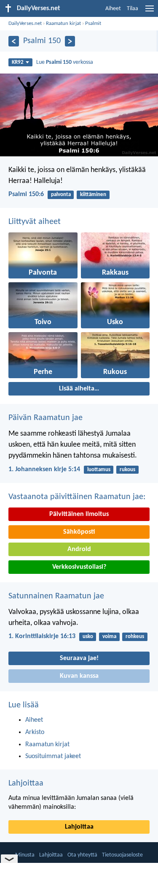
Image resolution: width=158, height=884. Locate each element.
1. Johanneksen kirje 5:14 (44, 469)
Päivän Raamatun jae (45, 418)
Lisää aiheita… (79, 388)
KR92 (18, 62)
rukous (127, 469)
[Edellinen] (13, 41)
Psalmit (93, 23)
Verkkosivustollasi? (79, 567)
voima (109, 636)
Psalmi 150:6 (26, 194)
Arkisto (34, 732)
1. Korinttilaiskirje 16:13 (41, 636)
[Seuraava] (70, 41)
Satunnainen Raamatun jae (56, 596)
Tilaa (132, 8)
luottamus (98, 469)
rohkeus (135, 636)
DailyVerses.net (25, 23)
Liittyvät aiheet (34, 222)
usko (88, 636)
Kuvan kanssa (79, 676)
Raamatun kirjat (63, 23)
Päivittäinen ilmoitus (79, 514)
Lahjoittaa (25, 783)
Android (79, 549)
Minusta (25, 855)
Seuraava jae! (79, 658)
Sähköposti (79, 532)
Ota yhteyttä (82, 855)
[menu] (149, 12)
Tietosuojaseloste (122, 855)
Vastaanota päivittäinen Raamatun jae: (76, 497)
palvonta (61, 194)
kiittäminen (93, 194)
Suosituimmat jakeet (53, 756)
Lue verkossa (64, 62)
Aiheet (113, 8)
